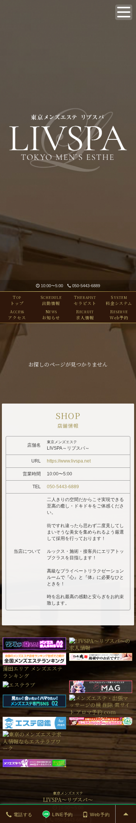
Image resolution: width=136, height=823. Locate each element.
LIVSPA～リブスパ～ (68, 799)
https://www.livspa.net (69, 461)
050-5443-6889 (86, 285)
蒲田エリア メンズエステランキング (32, 672)
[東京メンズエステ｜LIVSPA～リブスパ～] (68, 140)
